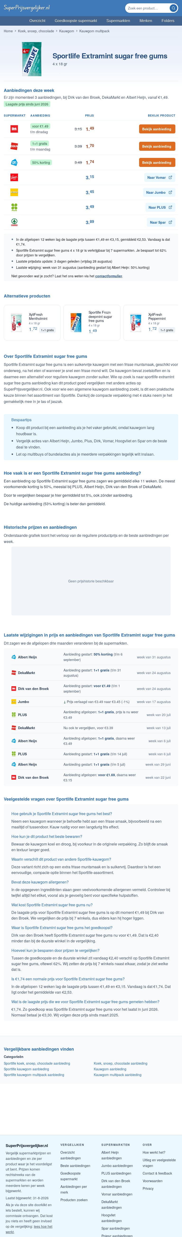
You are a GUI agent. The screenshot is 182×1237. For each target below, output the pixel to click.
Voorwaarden (153, 1180)
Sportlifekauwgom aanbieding (26, 1069)
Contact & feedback (157, 1173)
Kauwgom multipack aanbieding (117, 1074)
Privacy (148, 1188)
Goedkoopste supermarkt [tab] (76, 21)
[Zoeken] (173, 8)
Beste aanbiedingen (75, 1165)
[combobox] (148, 8)
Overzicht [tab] (37, 21)
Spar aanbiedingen (115, 1228)
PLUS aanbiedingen (116, 1173)
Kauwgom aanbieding (110, 1069)
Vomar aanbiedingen (116, 1194)
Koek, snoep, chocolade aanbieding (120, 1063)
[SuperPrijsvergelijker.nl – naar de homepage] (27, 8)
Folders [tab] (168, 21)
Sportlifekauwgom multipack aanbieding (34, 1074)
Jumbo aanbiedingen (117, 1165)
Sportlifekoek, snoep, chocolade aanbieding (37, 1063)
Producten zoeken (74, 1199)
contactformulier (108, 276)
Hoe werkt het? (154, 1152)
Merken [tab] (146, 21)
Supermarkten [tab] (118, 21)
